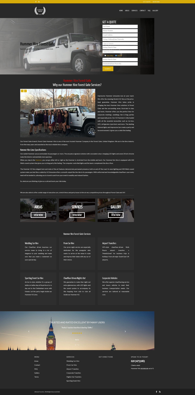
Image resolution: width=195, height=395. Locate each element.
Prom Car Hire (72, 365)
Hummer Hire (136, 368)
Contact (143, 11)
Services (135, 11)
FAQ (149, 11)
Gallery (155, 11)
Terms (36, 377)
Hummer (39, 160)
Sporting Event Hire (73, 381)
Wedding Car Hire (73, 361)
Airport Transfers (73, 369)
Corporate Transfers (74, 373)
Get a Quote (146, 1)
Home (121, 11)
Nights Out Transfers (74, 377)
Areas (127, 11)
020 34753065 (156, 1)
